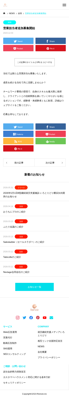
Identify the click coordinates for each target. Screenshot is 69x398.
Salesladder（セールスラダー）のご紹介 (23, 242)
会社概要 (42, 352)
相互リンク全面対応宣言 (50, 341)
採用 (9, 22)
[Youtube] (44, 317)
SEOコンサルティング (14, 354)
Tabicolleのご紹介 (12, 257)
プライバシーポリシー (49, 357)
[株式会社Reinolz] (5, 5)
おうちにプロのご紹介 (14, 211)
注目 (21, 206)
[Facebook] (31, 317)
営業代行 (7, 337)
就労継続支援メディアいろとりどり (51, 334)
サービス (7, 326)
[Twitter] (24, 317)
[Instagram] (17, 317)
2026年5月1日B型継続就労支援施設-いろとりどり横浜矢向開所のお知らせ (34, 195)
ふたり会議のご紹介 (13, 226)
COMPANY (43, 326)
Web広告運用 (10, 332)
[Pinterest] (38, 317)
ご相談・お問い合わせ (14, 366)
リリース (21, 188)
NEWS (41, 346)
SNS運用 (7, 348)
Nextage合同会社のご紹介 (16, 272)
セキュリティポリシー (14, 382)
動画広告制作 (10, 343)
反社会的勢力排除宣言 (14, 371)
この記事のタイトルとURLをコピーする (34, 62)
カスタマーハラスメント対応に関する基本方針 (26, 377)
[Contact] (51, 317)
